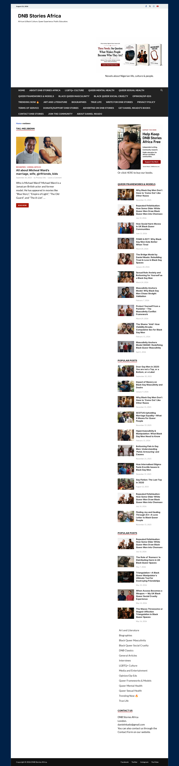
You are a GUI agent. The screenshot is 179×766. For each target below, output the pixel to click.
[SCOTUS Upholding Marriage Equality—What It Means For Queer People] (126, 413)
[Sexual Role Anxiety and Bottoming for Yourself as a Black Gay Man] (126, 273)
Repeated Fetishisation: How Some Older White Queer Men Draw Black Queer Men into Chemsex (149, 209)
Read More (21, 204)
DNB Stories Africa (39, 16)
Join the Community (60, 113)
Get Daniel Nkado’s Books (134, 108)
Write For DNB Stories (119, 102)
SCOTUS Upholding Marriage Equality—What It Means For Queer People (149, 416)
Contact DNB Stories (31, 113)
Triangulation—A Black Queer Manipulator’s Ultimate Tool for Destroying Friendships (148, 576)
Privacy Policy (146, 102)
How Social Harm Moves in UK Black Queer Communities (148, 226)
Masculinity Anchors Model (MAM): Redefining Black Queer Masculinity (149, 345)
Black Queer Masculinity (73, 96)
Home (21, 90)
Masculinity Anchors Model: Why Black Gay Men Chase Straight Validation (147, 292)
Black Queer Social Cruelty (111, 96)
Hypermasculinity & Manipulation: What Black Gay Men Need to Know (149, 434)
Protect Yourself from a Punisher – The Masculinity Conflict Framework (148, 310)
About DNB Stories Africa (44, 90)
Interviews (125, 660)
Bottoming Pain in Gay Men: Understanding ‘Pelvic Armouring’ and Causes (147, 450)
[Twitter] (149, 6)
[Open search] (162, 90)
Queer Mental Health (101, 90)
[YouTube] (157, 6)
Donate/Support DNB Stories (60, 108)
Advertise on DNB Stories (98, 108)
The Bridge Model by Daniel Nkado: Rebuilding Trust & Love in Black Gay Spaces (149, 258)
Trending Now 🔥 (28, 102)
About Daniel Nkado (89, 113)
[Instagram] (153, 6)
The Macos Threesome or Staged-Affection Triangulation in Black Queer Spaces (149, 613)
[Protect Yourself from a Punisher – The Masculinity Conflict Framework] (126, 306)
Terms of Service (28, 108)
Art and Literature (55, 102)
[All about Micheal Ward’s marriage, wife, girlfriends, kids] (39, 151)
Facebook (125, 762)
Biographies (79, 102)
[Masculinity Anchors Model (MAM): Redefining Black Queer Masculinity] (126, 342)
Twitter (134, 762)
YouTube (154, 762)
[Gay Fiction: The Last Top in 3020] (126, 480)
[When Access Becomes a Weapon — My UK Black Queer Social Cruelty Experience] (126, 591)
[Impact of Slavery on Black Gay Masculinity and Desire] (126, 382)
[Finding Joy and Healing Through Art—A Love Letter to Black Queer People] (126, 512)
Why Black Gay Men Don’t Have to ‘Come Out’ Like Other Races (149, 193)
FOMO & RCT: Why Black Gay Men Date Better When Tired (148, 242)
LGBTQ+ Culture (74, 90)
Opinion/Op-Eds (141, 96)
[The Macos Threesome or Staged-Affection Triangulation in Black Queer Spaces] (126, 609)
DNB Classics (126, 650)
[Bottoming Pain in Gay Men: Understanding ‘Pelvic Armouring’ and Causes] (126, 446)
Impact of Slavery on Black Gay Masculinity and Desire (149, 385)
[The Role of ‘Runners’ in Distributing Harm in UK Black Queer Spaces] (126, 557)
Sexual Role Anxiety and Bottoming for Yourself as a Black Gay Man (149, 275)
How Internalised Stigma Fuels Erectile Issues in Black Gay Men (148, 467)
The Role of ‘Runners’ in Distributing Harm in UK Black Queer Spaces (148, 560)
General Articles (34, 167)
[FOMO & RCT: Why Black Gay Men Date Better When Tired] (126, 239)
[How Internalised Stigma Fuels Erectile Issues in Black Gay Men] (126, 464)
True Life (96, 102)
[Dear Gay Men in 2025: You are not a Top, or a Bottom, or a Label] (126, 367)
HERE (130, 172)
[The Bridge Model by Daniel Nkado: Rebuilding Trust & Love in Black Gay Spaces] (126, 254)
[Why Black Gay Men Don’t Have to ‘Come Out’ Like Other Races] (126, 190)
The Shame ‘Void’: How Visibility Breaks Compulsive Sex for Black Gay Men (149, 328)
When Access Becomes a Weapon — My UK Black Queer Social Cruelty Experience (149, 594)
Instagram (144, 762)
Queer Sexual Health (131, 90)
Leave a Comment (55, 178)
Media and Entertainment (133, 670)
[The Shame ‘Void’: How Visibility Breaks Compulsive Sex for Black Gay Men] (126, 324)
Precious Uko (41, 178)
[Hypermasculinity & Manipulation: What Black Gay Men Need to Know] (126, 431)
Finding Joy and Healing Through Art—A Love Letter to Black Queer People (148, 516)
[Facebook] (146, 6)
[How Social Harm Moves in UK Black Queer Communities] (126, 224)
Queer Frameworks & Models (36, 96)
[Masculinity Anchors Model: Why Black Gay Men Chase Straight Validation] (126, 288)
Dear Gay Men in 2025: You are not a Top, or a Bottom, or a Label (147, 369)
